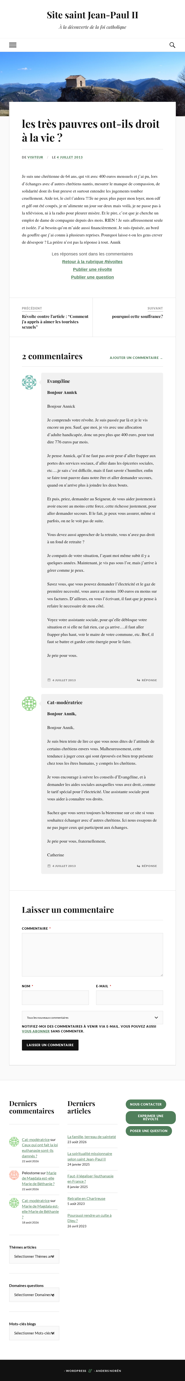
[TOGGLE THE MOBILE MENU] (12, 45)
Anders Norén (108, 1371)
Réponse (149, 680)
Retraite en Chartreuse (86, 1198)
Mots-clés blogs (22, 1323)
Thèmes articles (22, 1247)
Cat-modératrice (36, 1139)
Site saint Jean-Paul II (92, 14)
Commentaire (36, 928)
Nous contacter (146, 1104)
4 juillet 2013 (70, 157)
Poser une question (149, 1131)
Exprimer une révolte (151, 1117)
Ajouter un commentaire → (136, 358)
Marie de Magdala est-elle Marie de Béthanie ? (39, 1178)
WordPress (76, 1371)
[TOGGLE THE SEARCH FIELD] (172, 45)
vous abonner (36, 1031)
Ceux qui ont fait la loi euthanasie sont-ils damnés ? (40, 1150)
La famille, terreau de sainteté (91, 1136)
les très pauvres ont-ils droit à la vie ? (91, 130)
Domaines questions (26, 1285)
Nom (27, 986)
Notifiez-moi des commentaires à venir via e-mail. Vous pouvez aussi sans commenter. (89, 1028)
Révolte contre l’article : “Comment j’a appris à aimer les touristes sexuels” (55, 322)
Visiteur (35, 157)
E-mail (103, 986)
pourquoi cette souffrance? (137, 316)
